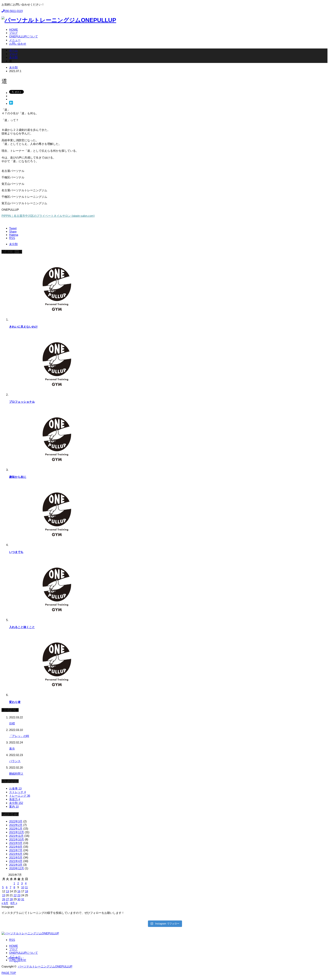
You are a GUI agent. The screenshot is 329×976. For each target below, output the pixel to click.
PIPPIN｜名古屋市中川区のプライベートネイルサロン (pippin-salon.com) (48, 215)
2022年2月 (15, 825)
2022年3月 (15, 821)
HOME (13, 945)
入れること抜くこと (22, 627)
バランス (15, 761)
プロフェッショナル (22, 401)
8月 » (13, 903)
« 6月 (5, 903)
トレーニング (19, 795)
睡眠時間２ (16, 773)
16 (18, 891)
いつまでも (16, 552)
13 (7, 891)
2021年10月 (16, 839)
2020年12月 (16, 868)
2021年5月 (15, 857)
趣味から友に (17, 476)
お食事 (15, 788)
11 (26, 887)
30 (18, 899)
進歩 (12, 748)
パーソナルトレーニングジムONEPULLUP (45, 966)
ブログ (13, 949)
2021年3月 (15, 864)
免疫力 (14, 799)
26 (3, 899)
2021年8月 (15, 846)
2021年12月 (16, 832)
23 (18, 895)
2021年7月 (15, 850)
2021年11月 (16, 835)
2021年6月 (15, 853)
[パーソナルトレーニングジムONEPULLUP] (59, 20)
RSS (12, 939)
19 (3, 895)
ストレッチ (17, 792)
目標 (12, 723)
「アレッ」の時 (19, 736)
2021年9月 (15, 843)
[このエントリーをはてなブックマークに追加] (11, 103)
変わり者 (15, 702)
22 (15, 895)
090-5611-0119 (13, 11)
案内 (14, 806)
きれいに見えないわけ (23, 326)
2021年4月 (15, 861)
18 (26, 891)
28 (11, 899)
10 (22, 887)
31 (22, 899)
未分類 (13, 67)
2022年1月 (15, 828)
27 (7, 899)
